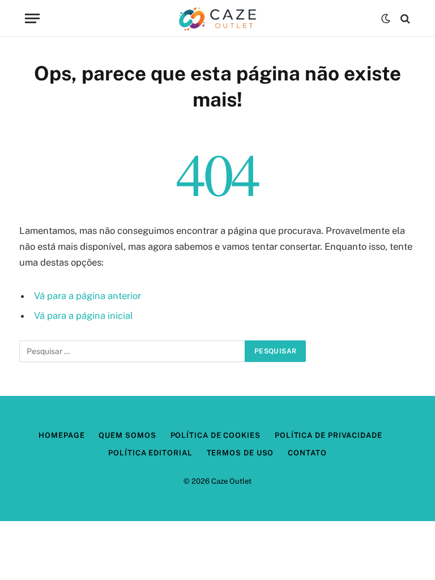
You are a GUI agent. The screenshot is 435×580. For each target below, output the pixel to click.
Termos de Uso (240, 453)
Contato (307, 453)
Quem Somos (127, 435)
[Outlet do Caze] (217, 18)
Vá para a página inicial (83, 315)
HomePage (61, 435)
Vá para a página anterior (87, 295)
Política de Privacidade (328, 435)
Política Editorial (150, 453)
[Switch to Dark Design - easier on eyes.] (385, 19)
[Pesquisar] (404, 18)
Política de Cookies (215, 435)
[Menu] (32, 18)
